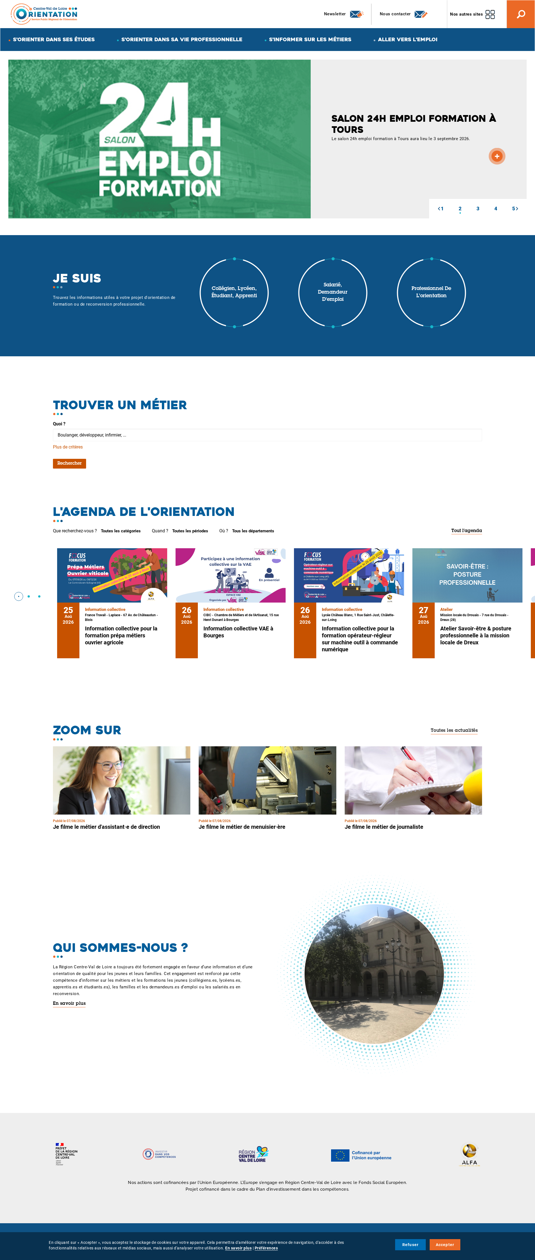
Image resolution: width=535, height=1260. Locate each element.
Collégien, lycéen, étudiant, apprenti (234, 292)
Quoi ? (59, 424)
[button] (439, 208)
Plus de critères (68, 447)
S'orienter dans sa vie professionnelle (181, 39)
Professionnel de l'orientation (431, 292)
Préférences (266, 1248)
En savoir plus (69, 1003)
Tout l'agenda (466, 531)
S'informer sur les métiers (310, 39)
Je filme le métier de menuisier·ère (242, 826)
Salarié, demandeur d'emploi (332, 292)
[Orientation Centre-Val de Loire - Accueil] (44, 13)
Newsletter (335, 13)
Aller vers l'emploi (407, 39)
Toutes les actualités (454, 730)
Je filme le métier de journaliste (384, 826)
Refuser (410, 1244)
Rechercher (69, 463)
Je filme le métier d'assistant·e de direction (106, 826)
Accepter (445, 1244)
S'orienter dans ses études (54, 39)
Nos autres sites (466, 14)
